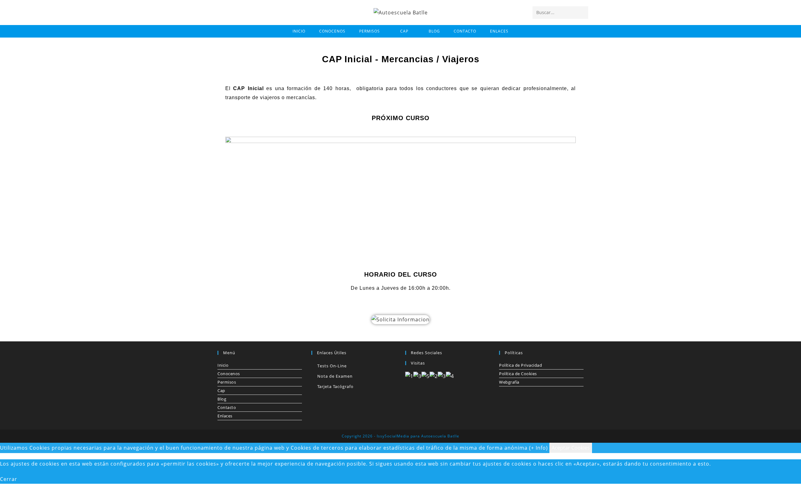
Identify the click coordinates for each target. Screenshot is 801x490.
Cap (221, 390)
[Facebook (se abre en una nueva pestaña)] (218, 12)
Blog (221, 399)
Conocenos (228, 373)
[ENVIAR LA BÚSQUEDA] (582, 12)
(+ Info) (538, 447)
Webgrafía (509, 382)
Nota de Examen (335, 376)
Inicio (222, 365)
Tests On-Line (332, 366)
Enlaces (224, 416)
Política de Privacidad (520, 365)
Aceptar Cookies (571, 447)
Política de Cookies (518, 373)
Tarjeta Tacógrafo (335, 386)
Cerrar (8, 479)
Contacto (226, 407)
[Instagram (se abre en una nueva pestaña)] (228, 12)
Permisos (226, 382)
